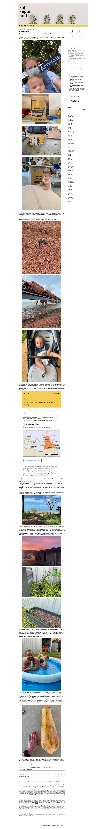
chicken (63, 786)
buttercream (31, 786)
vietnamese (21, 814)
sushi (64, 808)
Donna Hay (45, 790)
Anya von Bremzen (56, 782)
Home (42, 774)
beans (31, 785)
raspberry (25, 806)
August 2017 (70, 155)
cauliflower (59, 786)
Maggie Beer (51, 799)
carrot (56, 786)
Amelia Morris (36, 782)
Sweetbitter (31, 809)
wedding (24, 814)
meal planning (36, 800)
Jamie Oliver (57, 795)
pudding (42, 805)
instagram (72, 37)
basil (27, 785)
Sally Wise (57, 806)
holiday (41, 794)
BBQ (29, 785)
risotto (35, 806)
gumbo (29, 794)
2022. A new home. (24, 31)
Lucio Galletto (37, 799)
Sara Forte (32, 807)
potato (30, 805)
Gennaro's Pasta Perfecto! (52, 793)
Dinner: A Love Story (35, 790)
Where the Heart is (58, 814)
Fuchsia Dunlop (56, 792)
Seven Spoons (55, 807)
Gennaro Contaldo (28, 793)
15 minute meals (25, 781)
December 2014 (71, 194)
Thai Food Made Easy (56, 809)
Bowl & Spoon (53, 785)
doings (42, 790)
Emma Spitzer (34, 791)
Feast (57, 791)
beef (33, 785)
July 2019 (70, 135)
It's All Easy (37, 795)
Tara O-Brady (41, 809)
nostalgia (58, 802)
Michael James (51, 800)
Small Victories (30, 808)
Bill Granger (38, 785)
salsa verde (61, 806)
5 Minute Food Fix (37, 781)
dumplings (57, 790)
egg (61, 790)
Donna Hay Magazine (51, 790)
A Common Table (42, 781)
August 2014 (70, 200)
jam (44, 795)
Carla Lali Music (52, 786)
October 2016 (70, 167)
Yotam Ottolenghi (24, 815)
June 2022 (70, 123)
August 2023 (70, 117)
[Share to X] (47, 767)
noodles (49, 802)
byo (38, 786)
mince (61, 800)
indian (25, 795)
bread (57, 785)
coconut (61, 787)
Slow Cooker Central (25, 808)
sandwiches (28, 807)
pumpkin (45, 805)
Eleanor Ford (21, 791)
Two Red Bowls (42, 813)
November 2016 (71, 166)
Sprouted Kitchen (46, 808)
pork (28, 805)
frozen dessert (52, 792)
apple (60, 782)
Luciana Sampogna (32, 799)
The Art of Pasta (62, 809)
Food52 (41, 792)
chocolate (34, 787)
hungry (62, 794)
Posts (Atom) (26, 776)
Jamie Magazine (51, 795)
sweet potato (27, 809)
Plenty (20, 805)
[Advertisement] (76, 228)
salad (54, 806)
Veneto (64, 813)
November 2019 (71, 132)
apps (62, 782)
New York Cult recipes (60, 801)
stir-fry (60, 808)
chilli (23, 787)
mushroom (30, 801)
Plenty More (24, 805)
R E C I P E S (32, 25)
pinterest (79, 32)
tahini (34, 809)
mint (63, 800)
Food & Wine (38, 792)
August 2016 (70, 170)
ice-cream (22, 795)
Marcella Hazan (62, 799)
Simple (62, 807)
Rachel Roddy (63, 805)
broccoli (64, 785)
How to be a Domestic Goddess (55, 794)
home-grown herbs (47, 794)
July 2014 (70, 201)
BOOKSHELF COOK (75, 96)
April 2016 (70, 174)
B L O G (20, 25)
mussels (33, 801)
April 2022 (70, 124)
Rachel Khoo (59, 805)
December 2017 (71, 150)
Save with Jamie (39, 807)
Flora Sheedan (30, 792)
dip (40, 790)
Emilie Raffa (30, 791)
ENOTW (37, 791)
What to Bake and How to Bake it (41, 814)
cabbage (40, 786)
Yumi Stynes (29, 815)
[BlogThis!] (46, 767)
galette (60, 792)
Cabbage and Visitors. (72, 61)
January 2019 (70, 142)
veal (53, 813)
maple (54, 799)
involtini (34, 795)
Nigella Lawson (38, 802)
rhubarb (31, 806)
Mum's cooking (26, 801)
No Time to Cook (44, 802)
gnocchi (62, 793)
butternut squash (35, 786)
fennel (62, 791)
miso (64, 800)
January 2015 (70, 193)
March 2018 (70, 147)
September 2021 (71, 127)
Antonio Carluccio (50, 782)
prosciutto (39, 805)
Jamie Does (47, 795)
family (49, 791)
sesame (51, 807)
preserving (36, 805)
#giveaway (20, 781)
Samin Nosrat (24, 807)
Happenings (38, 794)
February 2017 (70, 162)
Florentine (34, 792)
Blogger (62, 825)
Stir (58, 808)
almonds (32, 782)
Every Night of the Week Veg (43, 791)
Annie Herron (45, 782)
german (57, 793)
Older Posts (63, 774)
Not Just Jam (63, 802)
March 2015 (70, 190)
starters (51, 808)
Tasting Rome (49, 809)
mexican (47, 800)
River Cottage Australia (39, 806)
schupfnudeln (45, 807)
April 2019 (70, 139)
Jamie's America (62, 795)
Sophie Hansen (35, 808)
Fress (48, 792)
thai (52, 809)
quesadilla (48, 805)
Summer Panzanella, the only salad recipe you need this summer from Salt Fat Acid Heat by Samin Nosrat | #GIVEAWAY (77, 89)
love (28, 799)
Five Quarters (25, 792)
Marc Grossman (57, 799)
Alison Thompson (28, 782)
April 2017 (70, 159)
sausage (35, 807)
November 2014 (71, 196)
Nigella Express (32, 802)
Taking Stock (37, 809)
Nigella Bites (27, 802)
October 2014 (70, 197)
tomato (24, 813)
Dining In (23, 790)
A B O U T (26, 25)
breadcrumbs (60, 785)
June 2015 (70, 186)
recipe (28, 806)
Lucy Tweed (42, 799)
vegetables (56, 813)
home (24, 769)
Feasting (59, 791)
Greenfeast (25, 794)
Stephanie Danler (54, 808)
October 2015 (70, 181)
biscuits (41, 785)
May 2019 (70, 138)
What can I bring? (33, 814)
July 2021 (70, 128)
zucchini (32, 815)
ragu (19, 806)
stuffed (62, 808)
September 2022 (71, 120)
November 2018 (71, 143)
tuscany (31, 813)
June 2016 (70, 171)
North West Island (54, 802)
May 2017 (70, 158)
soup (40, 808)
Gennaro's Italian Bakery (44, 793)
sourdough (42, 808)
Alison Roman (23, 782)
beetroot (35, 785)
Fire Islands (21, 792)
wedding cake (28, 814)
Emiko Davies (25, 791)
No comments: (40, 767)
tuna (26, 813)
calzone (45, 786)
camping (48, 786)
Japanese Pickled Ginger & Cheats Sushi (75, 53)
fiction (64, 791)
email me (79, 37)
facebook (72, 32)
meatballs (39, 800)
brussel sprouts (21, 786)
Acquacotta (61, 781)
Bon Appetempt (48, 785)
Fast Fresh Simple (53, 791)
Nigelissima (23, 802)
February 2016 (70, 177)
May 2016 (70, 173)
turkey (29, 813)
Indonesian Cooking (29, 795)
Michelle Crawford (57, 800)
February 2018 (70, 148)
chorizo (37, 787)
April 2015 (70, 189)
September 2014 (71, 198)
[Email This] (45, 767)
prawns (33, 805)
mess (45, 800)
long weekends (25, 799)
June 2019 (70, 136)
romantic (45, 806)
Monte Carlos (21, 801)
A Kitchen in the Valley (48, 781)
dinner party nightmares (28, 790)
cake (43, 786)
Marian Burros (21, 800)
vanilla (51, 813)
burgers (25, 786)
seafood (48, 807)
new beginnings (29, 769)
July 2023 (70, 119)
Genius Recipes (22, 793)
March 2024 (70, 115)
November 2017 (71, 151)
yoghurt (62, 814)
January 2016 (70, 178)
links (21, 799)
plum (26, 805)
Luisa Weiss (46, 799)
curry (38, 788)
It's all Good (41, 795)
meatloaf (43, 800)
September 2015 (71, 182)
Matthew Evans (31, 800)
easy (59, 790)
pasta (37, 803)
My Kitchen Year (43, 801)
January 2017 (70, 163)
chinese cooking (26, 787)
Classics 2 (58, 787)
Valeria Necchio (47, 813)
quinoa (51, 805)
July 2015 (70, 185)
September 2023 (71, 116)
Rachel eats (55, 805)
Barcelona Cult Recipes (22, 785)
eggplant (63, 790)
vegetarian (60, 813)
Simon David (59, 807)
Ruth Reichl (48, 806)
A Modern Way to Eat (56, 781)
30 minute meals (30, 781)
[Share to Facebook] (49, 767)
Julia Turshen (52, 796)
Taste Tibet (45, 809)
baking (62, 784)
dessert (20, 790)
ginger (60, 793)
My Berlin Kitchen (38, 801)
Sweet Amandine (22, 809)
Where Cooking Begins (51, 814)
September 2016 (71, 169)
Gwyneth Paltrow (33, 794)
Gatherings (63, 792)
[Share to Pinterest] (50, 767)
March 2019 (70, 140)
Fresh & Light (45, 792)
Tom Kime (20, 813)
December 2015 (71, 179)
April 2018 (70, 146)
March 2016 (70, 175)
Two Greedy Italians (36, 813)
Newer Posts (22, 774)
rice (33, 806)
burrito (27, 786)
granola (23, 794)
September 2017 (71, 154)
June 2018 (70, 144)
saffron (52, 806)
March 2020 (70, 131)
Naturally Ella (49, 801)
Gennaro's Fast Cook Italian (36, 793)
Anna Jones (41, 782)
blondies (44, 785)
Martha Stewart (26, 800)
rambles (22, 806)
